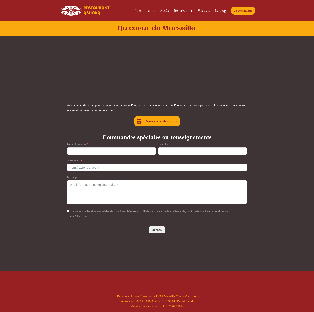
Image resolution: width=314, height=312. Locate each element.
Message (72, 177)
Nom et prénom (76, 144)
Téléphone (164, 144)
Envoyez (157, 229)
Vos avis (204, 11)
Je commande (145, 11)
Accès (164, 11)
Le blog (220, 11)
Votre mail (73, 160)
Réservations (183, 11)
